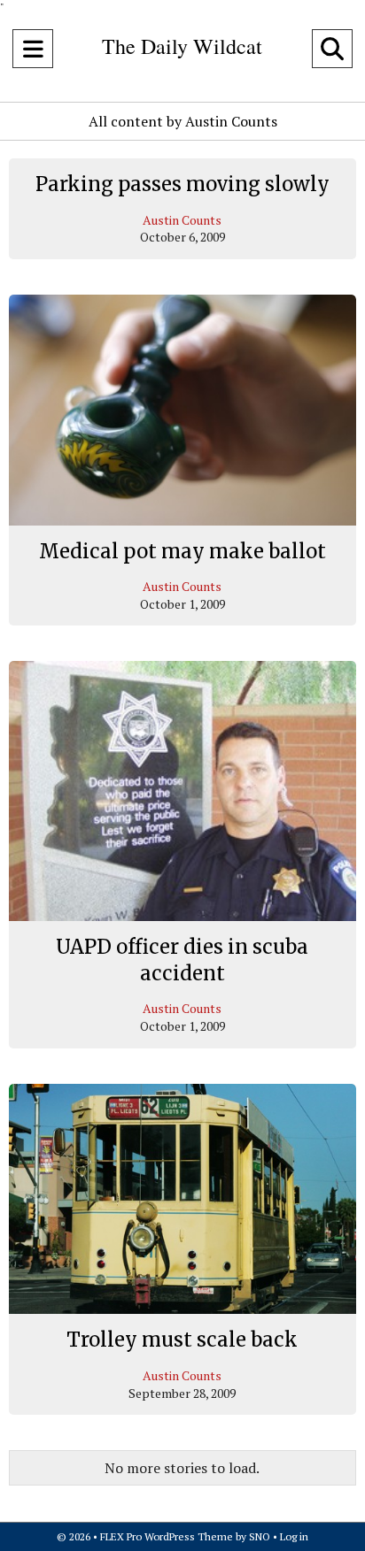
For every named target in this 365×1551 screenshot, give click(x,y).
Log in (294, 1536)
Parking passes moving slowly (182, 184)
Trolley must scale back (182, 1339)
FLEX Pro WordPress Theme (166, 1536)
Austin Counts (182, 219)
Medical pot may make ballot (182, 551)
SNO (259, 1536)
